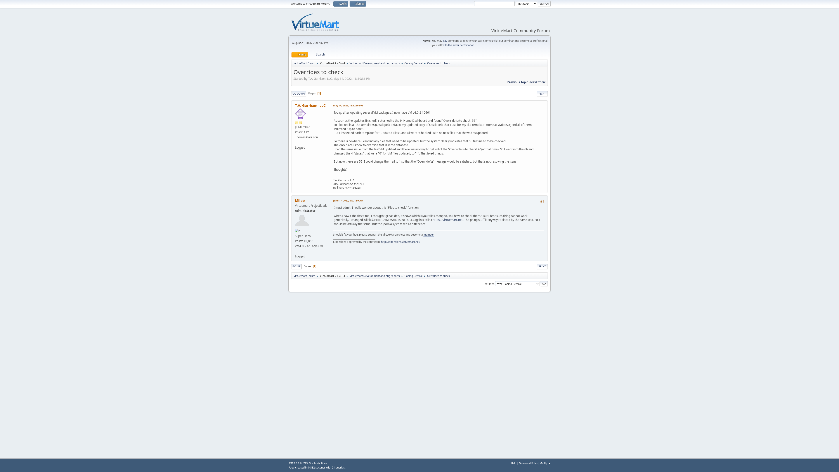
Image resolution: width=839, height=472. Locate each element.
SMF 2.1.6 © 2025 (298, 463)
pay (445, 41)
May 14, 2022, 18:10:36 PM (348, 105)
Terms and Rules (528, 463)
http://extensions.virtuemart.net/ (400, 242)
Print (542, 93)
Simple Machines (318, 463)
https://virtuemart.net (448, 220)
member (428, 234)
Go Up (296, 266)
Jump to (489, 283)
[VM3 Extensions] (296, 251)
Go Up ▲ (545, 463)
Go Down (299, 93)
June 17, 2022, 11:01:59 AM (348, 200)
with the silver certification (458, 45)
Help (513, 463)
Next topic (538, 82)
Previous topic (517, 82)
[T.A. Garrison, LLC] (296, 142)
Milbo (300, 200)
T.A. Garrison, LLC (310, 105)
